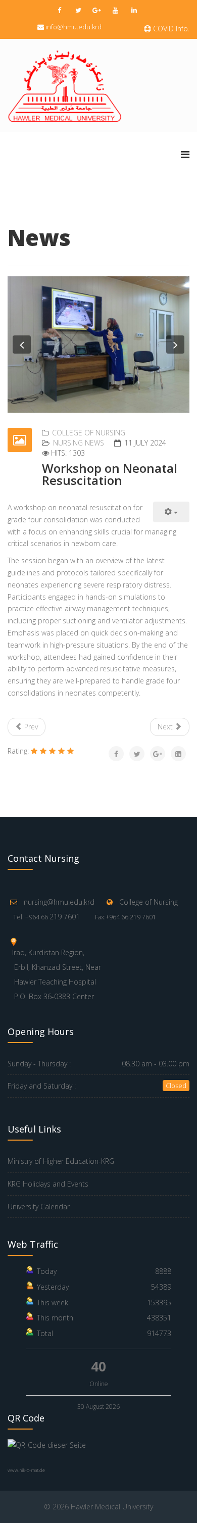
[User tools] (171, 512)
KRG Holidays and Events (48, 1184)
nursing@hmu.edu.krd (59, 902)
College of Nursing (88, 432)
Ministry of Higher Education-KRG (61, 1161)
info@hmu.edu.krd (73, 26)
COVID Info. (170, 28)
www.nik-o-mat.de (26, 1470)
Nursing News (78, 443)
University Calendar (39, 1206)
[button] (22, 344)
